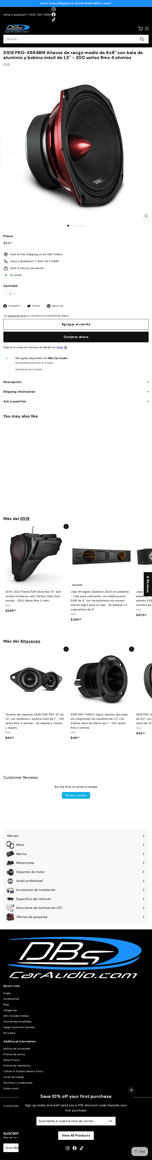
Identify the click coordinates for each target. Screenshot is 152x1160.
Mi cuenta (9, 1033)
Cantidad (10, 286)
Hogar (7, 993)
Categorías (10, 1010)
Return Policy (11, 1060)
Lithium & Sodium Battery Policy (23, 1071)
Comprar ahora (76, 337)
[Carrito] (140, 28)
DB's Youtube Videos (16, 1015)
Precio (8, 236)
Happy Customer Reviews (19, 1027)
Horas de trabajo (13, 1077)
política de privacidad (16, 1048)
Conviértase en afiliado (17, 1021)
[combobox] (76, 39)
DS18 (6, 64)
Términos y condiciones (18, 1082)
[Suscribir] (110, 1121)
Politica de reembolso (16, 1065)
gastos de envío (17, 315)
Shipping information (19, 392)
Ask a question (14, 401)
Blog (6, 1004)
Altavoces (30, 641)
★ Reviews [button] (148, 584)
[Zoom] (146, 216)
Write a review (76, 795)
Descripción (12, 382)
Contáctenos (11, 998)
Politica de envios (14, 1054)
